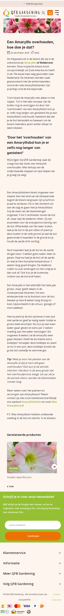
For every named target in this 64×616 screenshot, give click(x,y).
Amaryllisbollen (31, 402)
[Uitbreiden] (60, 553)
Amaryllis (30, 62)
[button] (30, 611)
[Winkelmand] (50, 12)
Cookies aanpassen (57, 597)
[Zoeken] (43, 12)
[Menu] (57, 12)
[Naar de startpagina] (22, 12)
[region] (32, 462)
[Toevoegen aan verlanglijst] (53, 447)
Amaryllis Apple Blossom (19, 477)
